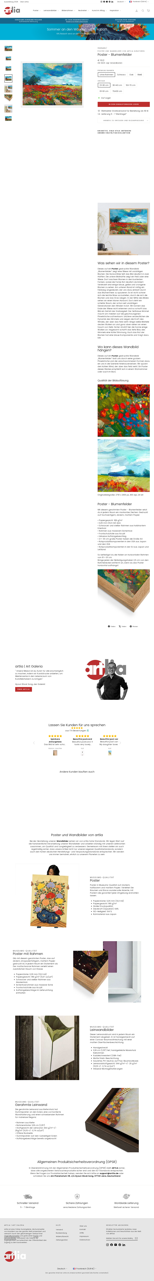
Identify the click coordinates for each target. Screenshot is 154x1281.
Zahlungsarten (62, 1240)
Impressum (84, 1236)
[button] (34, 742)
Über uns (83, 1226)
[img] (77, 728)
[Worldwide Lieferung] (126, 1196)
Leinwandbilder (50, 10)
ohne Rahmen (106, 74)
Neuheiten (82, 10)
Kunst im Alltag (98, 10)
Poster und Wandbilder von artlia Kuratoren (121, 51)
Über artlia (24, 2)
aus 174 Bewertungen (75, 730)
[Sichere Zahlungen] (77, 1196)
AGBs (82, 1233)
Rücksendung (61, 1233)
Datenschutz (85, 1240)
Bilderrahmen (68, 10)
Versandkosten (116, 63)
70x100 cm (117, 91)
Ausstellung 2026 (11, 2)
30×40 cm (117, 85)
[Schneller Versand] (27, 1196)
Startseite (102, 48)
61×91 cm (104, 91)
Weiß (139, 74)
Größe (101, 81)
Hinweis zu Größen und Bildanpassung (124, 120)
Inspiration (114, 10)
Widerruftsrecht (62, 1236)
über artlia (23, 689)
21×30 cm (104, 85)
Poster (36, 10)
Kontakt (83, 1229)
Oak (131, 74)
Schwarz (121, 74)
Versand (59, 1229)
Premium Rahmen (106, 71)
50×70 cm (130, 85)
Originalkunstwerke (11, 1236)
